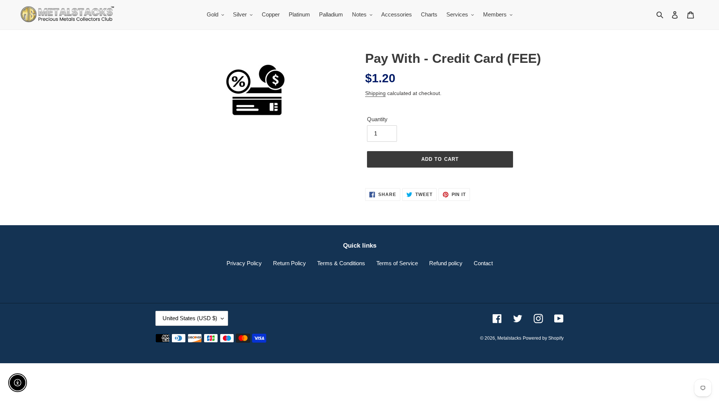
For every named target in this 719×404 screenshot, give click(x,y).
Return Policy (289, 263)
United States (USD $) (190, 318)
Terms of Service (397, 263)
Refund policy (445, 263)
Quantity (377, 119)
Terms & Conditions (341, 263)
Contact (483, 263)
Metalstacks (509, 338)
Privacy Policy (244, 263)
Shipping (375, 93)
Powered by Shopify (543, 338)
